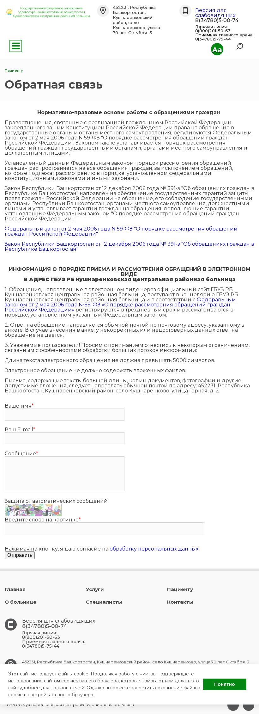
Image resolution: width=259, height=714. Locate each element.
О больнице (20, 602)
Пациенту (180, 589)
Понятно (224, 684)
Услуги (95, 589)
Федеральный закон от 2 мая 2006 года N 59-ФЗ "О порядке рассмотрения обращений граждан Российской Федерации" (121, 231)
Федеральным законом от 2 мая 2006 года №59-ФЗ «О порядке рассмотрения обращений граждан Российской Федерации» (120, 305)
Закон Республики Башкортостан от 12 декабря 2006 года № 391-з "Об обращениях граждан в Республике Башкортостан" (129, 246)
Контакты (180, 602)
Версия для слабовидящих (215, 12)
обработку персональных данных (154, 549)
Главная (15, 589)
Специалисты (104, 602)
